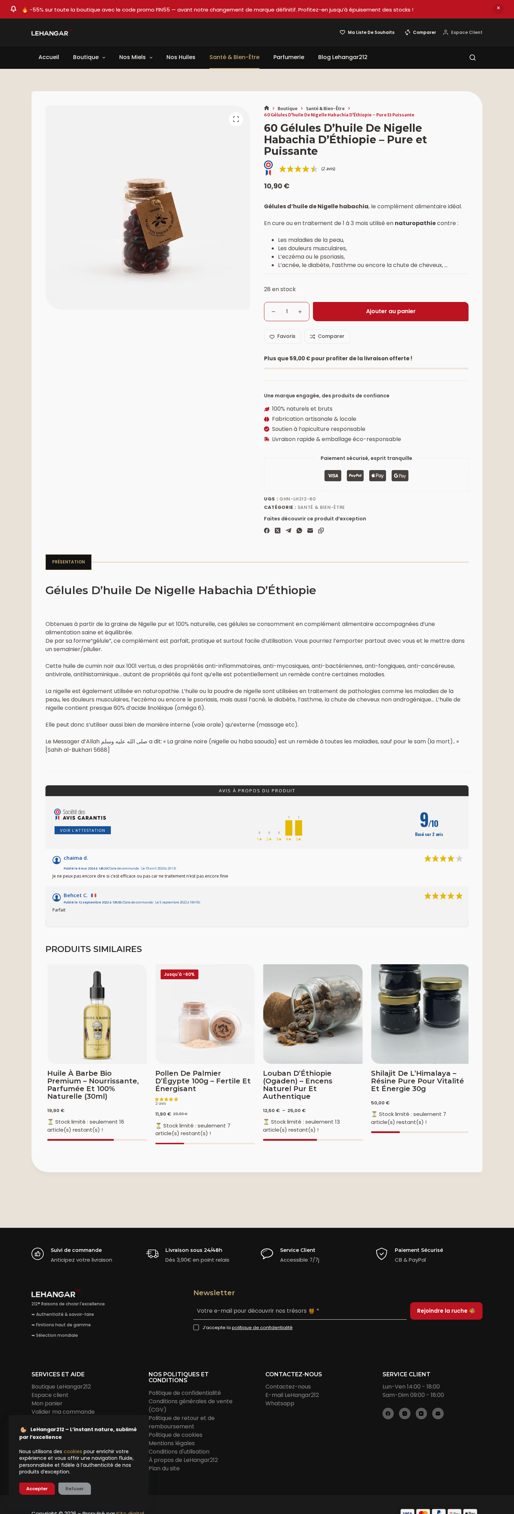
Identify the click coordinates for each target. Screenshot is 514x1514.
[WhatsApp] (299, 530)
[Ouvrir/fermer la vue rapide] (449, 1055)
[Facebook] (267, 530)
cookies (73, 1451)
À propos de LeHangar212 (183, 1460)
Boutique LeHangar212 (61, 1387)
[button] (389, 1055)
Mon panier (47, 1403)
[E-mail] (310, 530)
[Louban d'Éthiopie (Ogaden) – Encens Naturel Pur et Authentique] (310, 1014)
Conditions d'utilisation (179, 1452)
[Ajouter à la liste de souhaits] (419, 1055)
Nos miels (132, 57)
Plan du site (164, 1468)
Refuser (74, 1488)
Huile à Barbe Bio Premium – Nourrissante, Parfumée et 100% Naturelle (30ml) (91, 1085)
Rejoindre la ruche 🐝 (446, 1310)
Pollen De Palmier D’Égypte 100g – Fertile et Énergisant (201, 1081)
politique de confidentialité (262, 1327)
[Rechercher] (473, 57)
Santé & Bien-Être (234, 57)
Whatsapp (279, 1403)
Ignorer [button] (498, 9)
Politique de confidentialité (185, 1393)
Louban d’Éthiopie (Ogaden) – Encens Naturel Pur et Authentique (296, 1085)
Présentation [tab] (68, 562)
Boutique (86, 57)
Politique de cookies (175, 1435)
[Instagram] (405, 1413)
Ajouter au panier (391, 311)
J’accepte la (247, 1327)
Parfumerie (288, 57)
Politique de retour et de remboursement (182, 1422)
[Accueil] (266, 108)
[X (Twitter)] (277, 530)
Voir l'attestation (82, 830)
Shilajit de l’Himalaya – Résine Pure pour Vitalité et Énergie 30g (415, 1081)
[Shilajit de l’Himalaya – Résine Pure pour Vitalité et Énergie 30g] (419, 1014)
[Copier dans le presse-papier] (321, 530)
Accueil (48, 57)
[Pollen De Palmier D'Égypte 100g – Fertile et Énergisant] (203, 1014)
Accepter (37, 1488)
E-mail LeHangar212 (292, 1395)
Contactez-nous (288, 1387)
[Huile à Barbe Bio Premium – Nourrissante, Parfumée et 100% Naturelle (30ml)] (95, 1014)
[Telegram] (288, 530)
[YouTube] (421, 1413)
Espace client (50, 1395)
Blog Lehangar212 (342, 57)
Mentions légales (172, 1443)
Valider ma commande (63, 1412)
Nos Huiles (180, 57)
